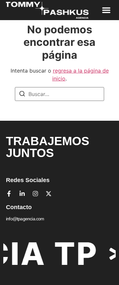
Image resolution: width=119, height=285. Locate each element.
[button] (106, 10)
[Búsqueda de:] (59, 94)
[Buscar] (22, 95)
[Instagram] (35, 194)
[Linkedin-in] (22, 194)
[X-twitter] (49, 194)
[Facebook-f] (9, 194)
